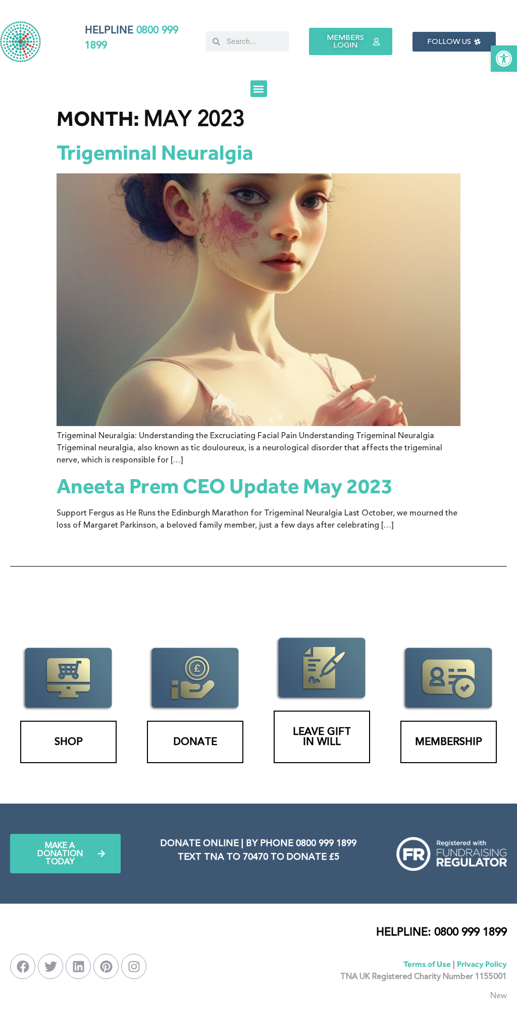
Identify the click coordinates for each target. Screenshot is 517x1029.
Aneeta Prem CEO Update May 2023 (225, 486)
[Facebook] (22, 966)
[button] (504, 58)
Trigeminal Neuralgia (155, 152)
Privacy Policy (482, 964)
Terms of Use (427, 964)
